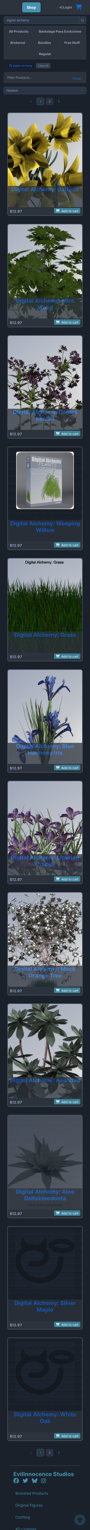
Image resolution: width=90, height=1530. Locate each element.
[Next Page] (59, 101)
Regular (45, 54)
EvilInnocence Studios (43, 1474)
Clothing (22, 1517)
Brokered (17, 43)
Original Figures (28, 1505)
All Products (18, 31)
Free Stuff (72, 43)
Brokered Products (31, 1493)
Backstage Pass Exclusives (60, 31)
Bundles (44, 43)
